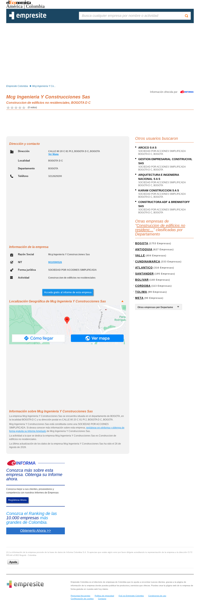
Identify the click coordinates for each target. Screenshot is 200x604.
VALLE (140, 255)
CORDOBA (143, 285)
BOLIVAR (142, 279)
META (139, 297)
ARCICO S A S (147, 147)
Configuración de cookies (82, 599)
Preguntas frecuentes (80, 596)
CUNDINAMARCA (147, 261)
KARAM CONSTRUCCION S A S (158, 190)
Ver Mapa (53, 154)
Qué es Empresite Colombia (131, 596)
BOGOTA (141, 243)
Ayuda (13, 562)
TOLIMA (141, 291)
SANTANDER (144, 273)
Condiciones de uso (157, 596)
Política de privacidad (104, 596)
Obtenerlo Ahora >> (35, 531)
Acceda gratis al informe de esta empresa (67, 292)
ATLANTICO (144, 267)
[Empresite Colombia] (27, 18)
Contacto (102, 599)
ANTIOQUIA (143, 249)
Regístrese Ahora (17, 500)
